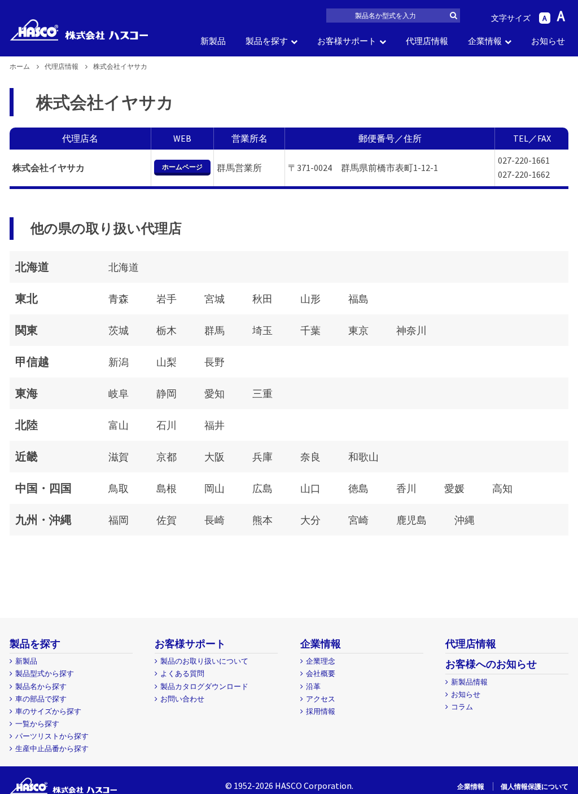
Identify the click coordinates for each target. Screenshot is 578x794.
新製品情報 (469, 682)
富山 (118, 425)
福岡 (118, 520)
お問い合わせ (182, 699)
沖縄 (464, 520)
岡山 (214, 488)
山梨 (166, 362)
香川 (406, 488)
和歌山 (363, 456)
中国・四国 (43, 488)
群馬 (214, 330)
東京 (358, 330)
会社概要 (320, 673)
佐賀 (166, 520)
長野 (214, 362)
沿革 (313, 686)
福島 (358, 298)
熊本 (262, 520)
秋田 (262, 298)
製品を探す (267, 41)
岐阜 (118, 393)
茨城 (118, 330)
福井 (214, 425)
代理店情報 (427, 41)
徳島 (358, 488)
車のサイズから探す (48, 711)
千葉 (310, 330)
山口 (310, 488)
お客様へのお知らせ (491, 663)
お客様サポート (346, 41)
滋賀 (118, 456)
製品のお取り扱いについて (204, 661)
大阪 (214, 456)
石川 (166, 425)
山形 (310, 298)
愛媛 (454, 488)
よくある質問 (182, 673)
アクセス (320, 699)
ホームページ (182, 167)
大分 (310, 520)
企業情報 (485, 41)
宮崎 (358, 520)
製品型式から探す (44, 673)
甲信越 (32, 361)
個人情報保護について (534, 786)
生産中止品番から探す (52, 748)
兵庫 (262, 456)
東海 (26, 393)
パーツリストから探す (52, 736)
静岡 (166, 393)
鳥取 (118, 488)
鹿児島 (411, 520)
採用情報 (320, 711)
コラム (462, 707)
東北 (26, 298)
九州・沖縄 (43, 519)
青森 (118, 298)
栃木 (166, 330)
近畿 (26, 456)
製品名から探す (41, 686)
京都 (166, 456)
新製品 (213, 41)
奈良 (310, 456)
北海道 (32, 267)
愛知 (214, 393)
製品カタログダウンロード (204, 686)
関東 (26, 330)
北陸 (26, 425)
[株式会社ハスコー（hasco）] (79, 30)
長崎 (214, 520)
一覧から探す (37, 724)
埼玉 (262, 330)
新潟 (118, 362)
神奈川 (411, 330)
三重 (262, 393)
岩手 (166, 298)
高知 (502, 488)
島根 (166, 488)
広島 (262, 488)
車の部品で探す (41, 699)
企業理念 (320, 661)
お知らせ (548, 41)
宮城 (214, 298)
